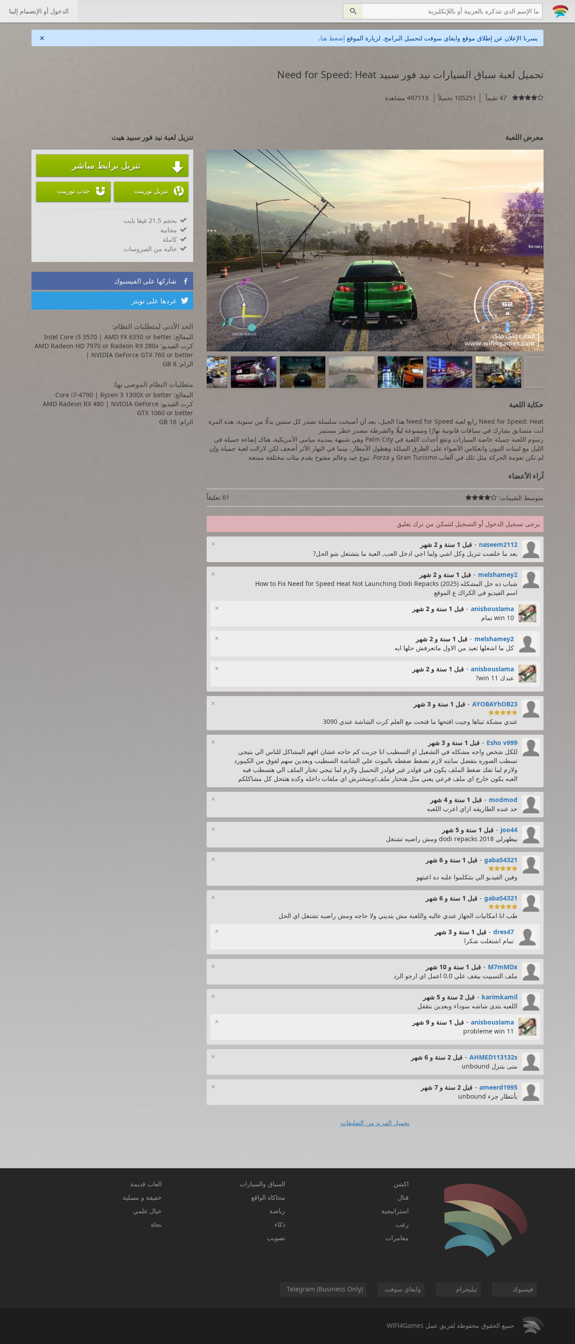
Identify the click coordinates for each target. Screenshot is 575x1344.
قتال (403, 1197)
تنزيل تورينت (159, 191)
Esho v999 (502, 742)
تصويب (276, 1237)
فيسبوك (523, 1289)
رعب (402, 1224)
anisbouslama (492, 608)
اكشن (401, 1184)
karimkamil (500, 997)
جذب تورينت (81, 191)
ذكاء (279, 1224)
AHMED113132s (493, 1057)
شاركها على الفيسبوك (151, 280)
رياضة (277, 1210)
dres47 (503, 931)
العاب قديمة (146, 1184)
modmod (503, 799)
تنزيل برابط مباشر (128, 166)
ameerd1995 (498, 1087)
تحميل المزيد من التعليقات (375, 1122)
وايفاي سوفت (403, 1289)
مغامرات (397, 1237)
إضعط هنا (332, 38)
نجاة (156, 1224)
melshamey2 (498, 574)
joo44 (509, 829)
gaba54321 (501, 860)
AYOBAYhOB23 (495, 704)
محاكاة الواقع (268, 1197)
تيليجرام (466, 1289)
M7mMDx (503, 967)
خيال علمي (147, 1210)
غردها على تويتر (160, 300)
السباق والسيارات (262, 1184)
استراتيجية (395, 1210)
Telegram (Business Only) (325, 1289)
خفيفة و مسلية (142, 1197)
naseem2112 (498, 544)
